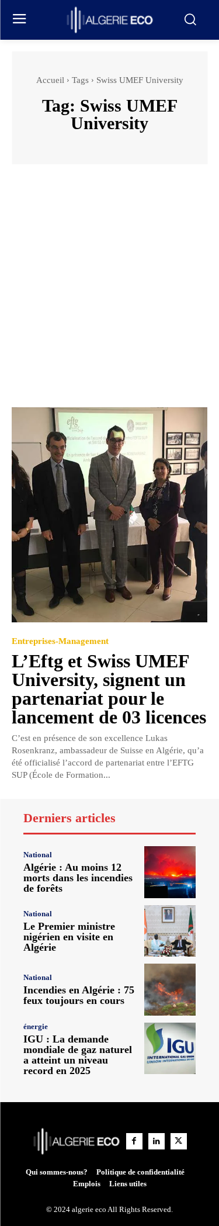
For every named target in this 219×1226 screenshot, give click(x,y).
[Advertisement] (109, 291)
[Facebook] (134, 1141)
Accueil (50, 80)
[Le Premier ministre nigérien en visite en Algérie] (170, 931)
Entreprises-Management (60, 641)
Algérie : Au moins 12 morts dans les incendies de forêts (78, 877)
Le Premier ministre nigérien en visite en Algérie (69, 936)
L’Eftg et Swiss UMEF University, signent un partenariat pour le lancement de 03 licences (109, 689)
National (37, 854)
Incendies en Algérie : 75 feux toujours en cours (78, 995)
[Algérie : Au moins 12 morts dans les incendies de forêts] (170, 872)
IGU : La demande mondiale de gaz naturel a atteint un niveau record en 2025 (77, 1054)
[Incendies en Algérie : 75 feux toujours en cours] (170, 990)
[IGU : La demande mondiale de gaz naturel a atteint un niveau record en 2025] (170, 1049)
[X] (179, 1141)
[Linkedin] (156, 1141)
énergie (35, 1026)
